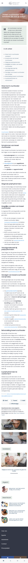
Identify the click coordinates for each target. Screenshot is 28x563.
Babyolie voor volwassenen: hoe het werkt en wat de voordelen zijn (17, 512)
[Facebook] (7, 557)
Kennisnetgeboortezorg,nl (18, 394)
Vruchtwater (5, 132)
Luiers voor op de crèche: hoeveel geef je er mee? (16, 519)
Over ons (4, 531)
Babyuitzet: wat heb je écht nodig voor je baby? (17, 489)
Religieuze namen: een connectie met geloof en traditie (14, 470)
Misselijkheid (8, 163)
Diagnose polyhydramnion (12, 62)
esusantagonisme (19, 240)
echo (24, 193)
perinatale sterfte (11, 291)
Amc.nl (9, 394)
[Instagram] (20, 557)
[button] (10, 473)
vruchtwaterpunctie (14, 271)
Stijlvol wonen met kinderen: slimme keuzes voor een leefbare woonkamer (17, 504)
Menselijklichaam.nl (6, 396)
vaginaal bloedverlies (20, 319)
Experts (3, 535)
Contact (4, 544)
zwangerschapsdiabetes (11, 222)
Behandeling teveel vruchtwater (14, 76)
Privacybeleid (5, 548)
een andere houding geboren (12, 311)
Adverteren (4, 539)
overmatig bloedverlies (10, 327)
